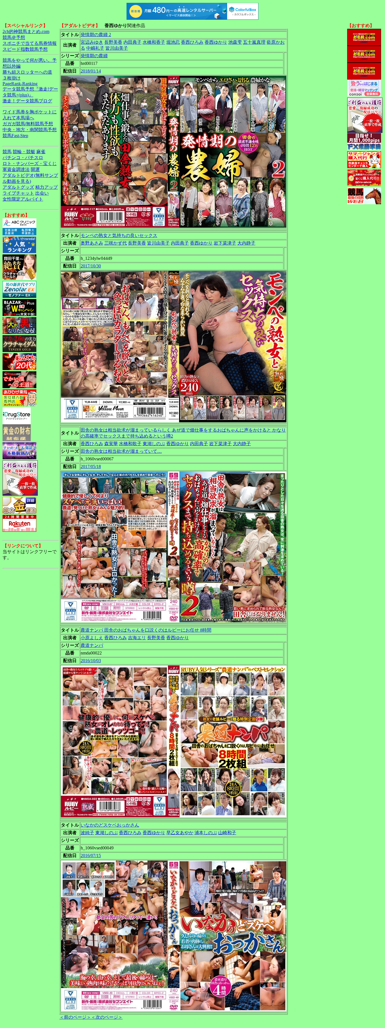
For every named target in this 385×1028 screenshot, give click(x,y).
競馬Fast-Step (15, 135)
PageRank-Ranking (20, 83)
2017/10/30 (91, 265)
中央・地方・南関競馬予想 (30, 129)
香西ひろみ (192, 42)
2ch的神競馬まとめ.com (26, 31)
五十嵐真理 (254, 42)
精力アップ (46, 187)
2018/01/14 (91, 71)
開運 (35, 169)
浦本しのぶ (205, 832)
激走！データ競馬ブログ (27, 100)
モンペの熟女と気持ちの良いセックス (119, 235)
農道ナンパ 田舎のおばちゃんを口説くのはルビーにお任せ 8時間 (146, 630)
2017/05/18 (91, 466)
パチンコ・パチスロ (23, 157)
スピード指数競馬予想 (25, 49)
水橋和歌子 (130, 443)
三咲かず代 (115, 243)
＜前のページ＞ (75, 1017)
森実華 (111, 443)
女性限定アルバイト (23, 199)
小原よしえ (92, 637)
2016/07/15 (91, 855)
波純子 (87, 832)
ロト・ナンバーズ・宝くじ (30, 163)
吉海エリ (137, 637)
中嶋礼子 (95, 48)
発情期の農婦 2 (96, 34)
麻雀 (40, 151)
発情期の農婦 (94, 55)
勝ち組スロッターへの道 (27, 72)
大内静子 (246, 243)
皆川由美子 (116, 48)
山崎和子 (227, 832)
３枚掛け (12, 78)
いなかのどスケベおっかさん (110, 825)
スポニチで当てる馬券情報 (30, 43)
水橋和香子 (154, 42)
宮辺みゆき (92, 42)
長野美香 (113, 42)
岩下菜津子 (225, 243)
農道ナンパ (92, 645)
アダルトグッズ (18, 187)
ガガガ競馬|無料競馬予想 (28, 123)
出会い (42, 193)
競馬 (7, 151)
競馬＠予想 (14, 37)
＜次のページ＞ (107, 1017)
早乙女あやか (179, 832)
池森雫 (235, 42)
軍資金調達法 (16, 169)
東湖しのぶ (154, 443)
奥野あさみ (92, 243)
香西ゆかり (216, 42)
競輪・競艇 (24, 151)
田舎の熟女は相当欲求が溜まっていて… (121, 451)
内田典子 (132, 42)
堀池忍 (173, 42)
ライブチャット (18, 193)
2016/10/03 (91, 660)
